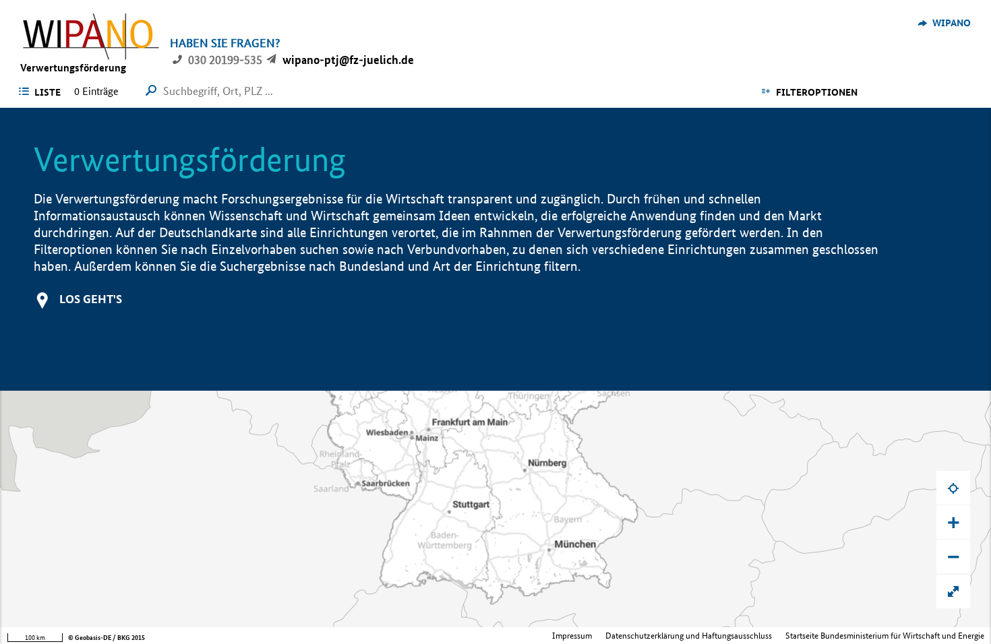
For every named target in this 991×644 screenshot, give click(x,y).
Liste (47, 92)
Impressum (572, 636)
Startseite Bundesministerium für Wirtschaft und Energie (884, 636)
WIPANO (951, 23)
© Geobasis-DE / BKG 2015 (106, 637)
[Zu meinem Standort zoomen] (953, 488)
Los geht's (90, 299)
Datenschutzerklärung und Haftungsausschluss (688, 636)
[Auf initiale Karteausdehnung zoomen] (953, 591)
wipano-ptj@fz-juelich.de (348, 60)
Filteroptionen (817, 92)
